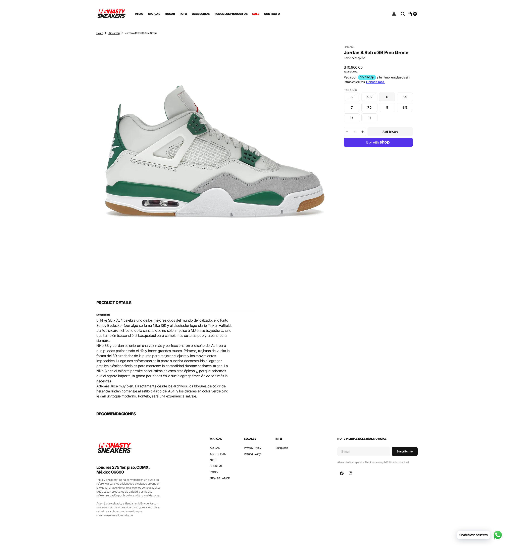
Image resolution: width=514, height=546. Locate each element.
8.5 (407, 108)
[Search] (402, 13)
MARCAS (154, 13)
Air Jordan (113, 33)
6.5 (408, 98)
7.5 (372, 108)
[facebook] (341, 473)
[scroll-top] (507, 539)
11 (372, 119)
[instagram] (350, 473)
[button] (394, 13)
